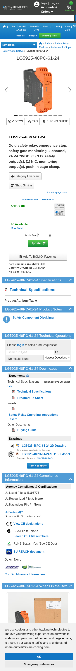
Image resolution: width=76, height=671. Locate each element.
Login (44, 3)
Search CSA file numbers (31, 536)
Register (55, 3)
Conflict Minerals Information (25, 574)
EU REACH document (28, 551)
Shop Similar (23, 185)
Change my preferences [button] (39, 664)
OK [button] (39, 656)
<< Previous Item (30, 199)
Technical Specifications (31, 289)
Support (33, 36)
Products (20, 36)
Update (36, 243)
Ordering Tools (49, 36)
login (20, 345)
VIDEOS (17, 121)
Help (10, 386)
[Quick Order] (74, 28)
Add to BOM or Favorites (39, 256)
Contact (56, 26)
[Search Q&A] (56, 351)
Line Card (67, 28)
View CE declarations (28, 523)
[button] (6, 89)
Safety (48, 43)
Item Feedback (38, 465)
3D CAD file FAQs (45, 458)
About (46, 26)
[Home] (4, 28)
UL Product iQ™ (14, 512)
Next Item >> (48, 199)
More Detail (17, 228)
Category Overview (26, 176)
